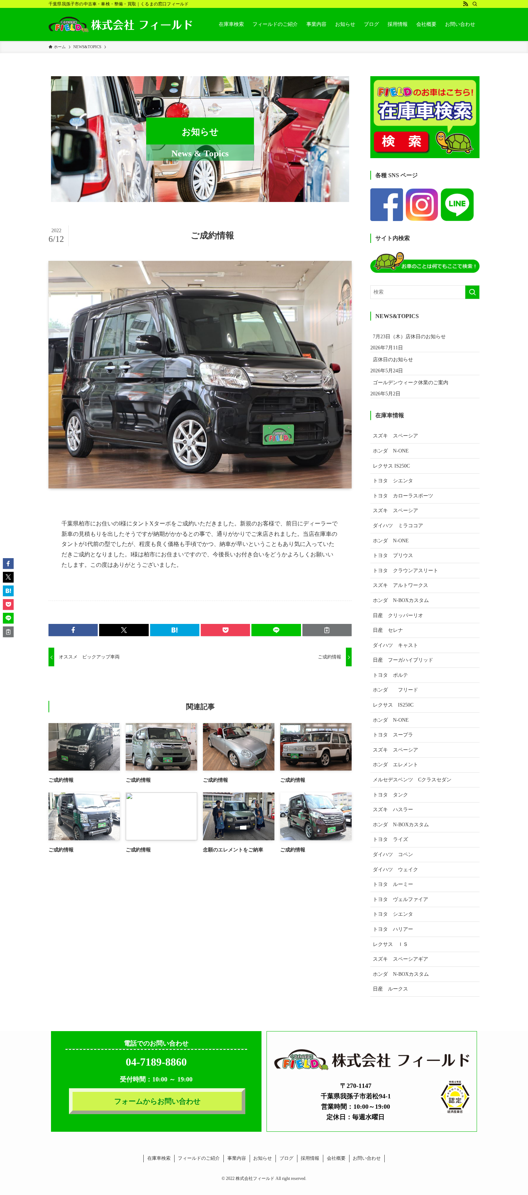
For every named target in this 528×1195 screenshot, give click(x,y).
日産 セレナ (388, 630)
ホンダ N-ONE (391, 451)
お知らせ (262, 1158)
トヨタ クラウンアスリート (405, 570)
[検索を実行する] (472, 292)
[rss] (465, 4)
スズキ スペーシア (395, 435)
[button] (73, 630)
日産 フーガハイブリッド (403, 660)
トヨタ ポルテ (390, 675)
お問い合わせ (367, 1158)
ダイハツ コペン (393, 854)
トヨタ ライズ (390, 839)
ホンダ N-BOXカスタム (401, 600)
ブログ (286, 1158)
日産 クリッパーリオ (398, 615)
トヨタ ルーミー (393, 884)
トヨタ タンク (390, 795)
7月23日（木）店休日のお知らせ (409, 336)
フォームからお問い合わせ (157, 1101)
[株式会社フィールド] (120, 24)
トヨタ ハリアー (393, 929)
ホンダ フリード (400, 690)
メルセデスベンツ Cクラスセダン (412, 779)
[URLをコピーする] (327, 630)
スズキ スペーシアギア (400, 959)
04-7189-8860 (156, 1062)
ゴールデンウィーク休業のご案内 (410, 382)
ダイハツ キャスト (395, 645)
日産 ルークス (390, 989)
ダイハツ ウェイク (395, 869)
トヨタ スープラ (393, 734)
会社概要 (336, 1158)
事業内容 (236, 1158)
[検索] (475, 4)
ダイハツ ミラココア (398, 525)
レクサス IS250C (391, 466)
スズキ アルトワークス (400, 585)
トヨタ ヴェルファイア (400, 899)
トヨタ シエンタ (393, 480)
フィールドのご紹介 (199, 1158)
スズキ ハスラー (393, 809)
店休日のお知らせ (393, 359)
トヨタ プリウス (393, 555)
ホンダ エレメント (395, 764)
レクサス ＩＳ (390, 944)
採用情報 (310, 1158)
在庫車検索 (159, 1158)
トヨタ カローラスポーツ (403, 495)
